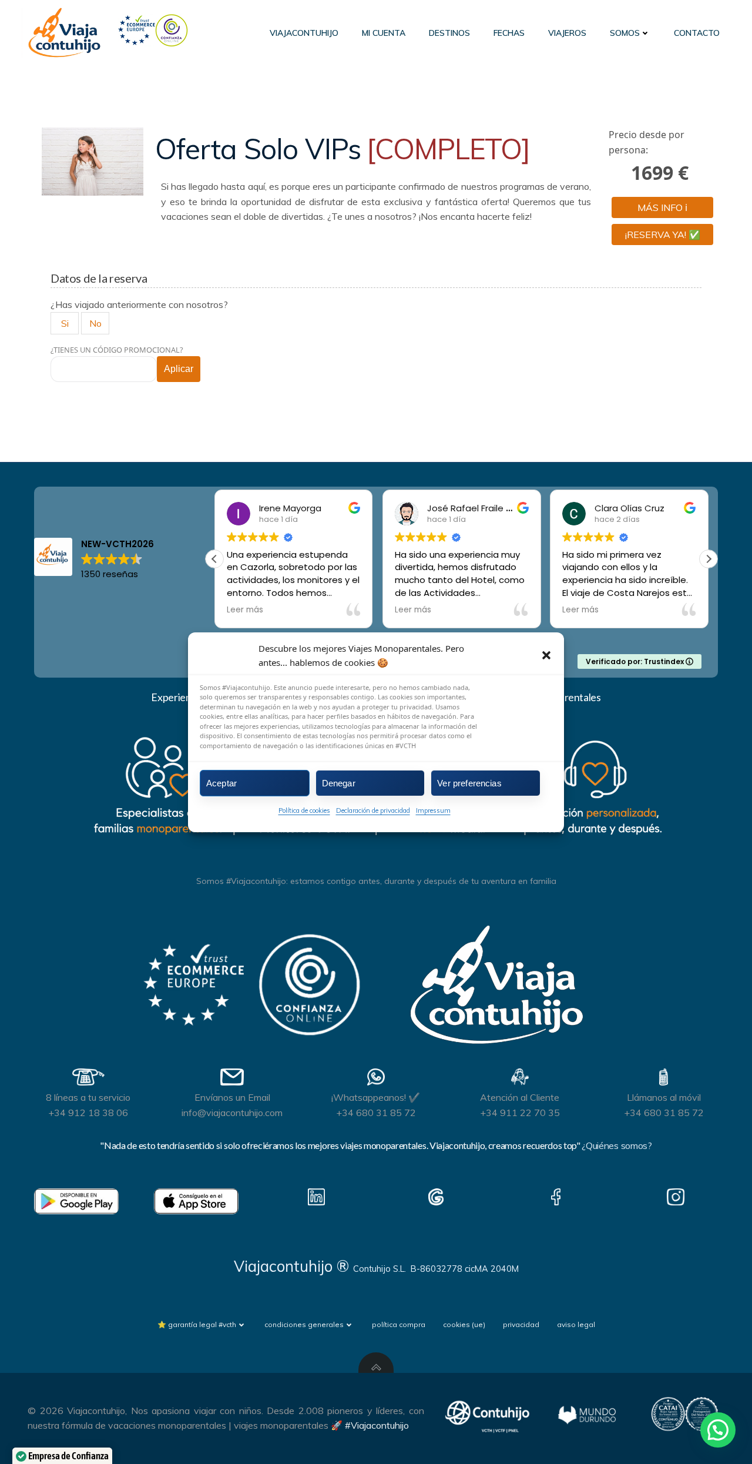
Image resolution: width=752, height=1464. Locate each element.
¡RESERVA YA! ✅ (662, 234)
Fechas (509, 33)
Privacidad (521, 1324)
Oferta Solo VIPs (342, 148)
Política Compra (398, 1324)
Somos (625, 33)
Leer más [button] (241, 610)
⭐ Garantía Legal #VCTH (196, 1324)
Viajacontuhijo (304, 33)
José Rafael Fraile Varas (476, 508)
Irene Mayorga (287, 508)
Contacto (697, 33)
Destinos (449, 33)
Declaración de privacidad (373, 810)
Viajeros (567, 33)
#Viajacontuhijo (377, 1425)
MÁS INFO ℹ (662, 207)
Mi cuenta (383, 33)
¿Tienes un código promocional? (117, 349)
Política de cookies (304, 810)
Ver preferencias (469, 783)
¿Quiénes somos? (617, 1145)
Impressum (433, 810)
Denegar (338, 783)
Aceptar (221, 783)
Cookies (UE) (464, 1324)
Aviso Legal (576, 1324)
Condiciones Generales (304, 1324)
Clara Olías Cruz (627, 508)
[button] (546, 655)
